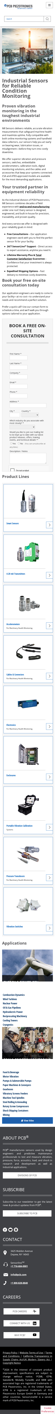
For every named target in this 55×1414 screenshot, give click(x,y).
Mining (6, 1114)
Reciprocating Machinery (15, 1016)
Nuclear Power (10, 1003)
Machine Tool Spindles (13, 1097)
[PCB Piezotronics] (18, 6)
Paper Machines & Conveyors (17, 1085)
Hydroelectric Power (13, 1012)
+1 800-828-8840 (19, 1283)
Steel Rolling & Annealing (15, 1102)
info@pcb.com (19, 1274)
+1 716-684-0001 (19, 1266)
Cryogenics (8, 1024)
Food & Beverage (11, 1072)
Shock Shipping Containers (15, 1110)
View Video (29, 1120)
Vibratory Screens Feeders (15, 1093)
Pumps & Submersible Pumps (17, 1080)
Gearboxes (8, 1089)
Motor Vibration (11, 1076)
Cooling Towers (10, 1020)
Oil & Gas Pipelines (12, 1007)
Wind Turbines (10, 999)
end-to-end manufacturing (34, 206)
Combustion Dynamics (14, 995)
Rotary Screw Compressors (16, 1106)
